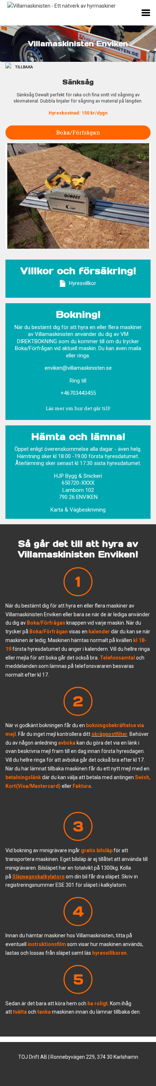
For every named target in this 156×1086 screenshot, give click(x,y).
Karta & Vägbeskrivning (78, 509)
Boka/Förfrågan (78, 132)
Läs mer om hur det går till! (78, 408)
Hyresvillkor (82, 283)
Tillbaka (24, 67)
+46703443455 (78, 393)
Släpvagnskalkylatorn (38, 876)
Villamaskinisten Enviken (78, 43)
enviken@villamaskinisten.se (78, 368)
